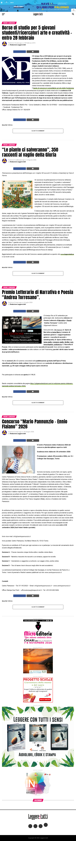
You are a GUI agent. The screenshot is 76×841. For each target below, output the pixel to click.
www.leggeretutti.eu (67, 254)
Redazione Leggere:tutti (18, 45)
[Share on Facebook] (19, 51)
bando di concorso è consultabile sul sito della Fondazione (53, 88)
